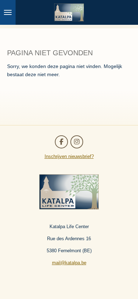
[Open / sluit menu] (8, 12)
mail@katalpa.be (69, 262)
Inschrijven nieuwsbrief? (69, 156)
